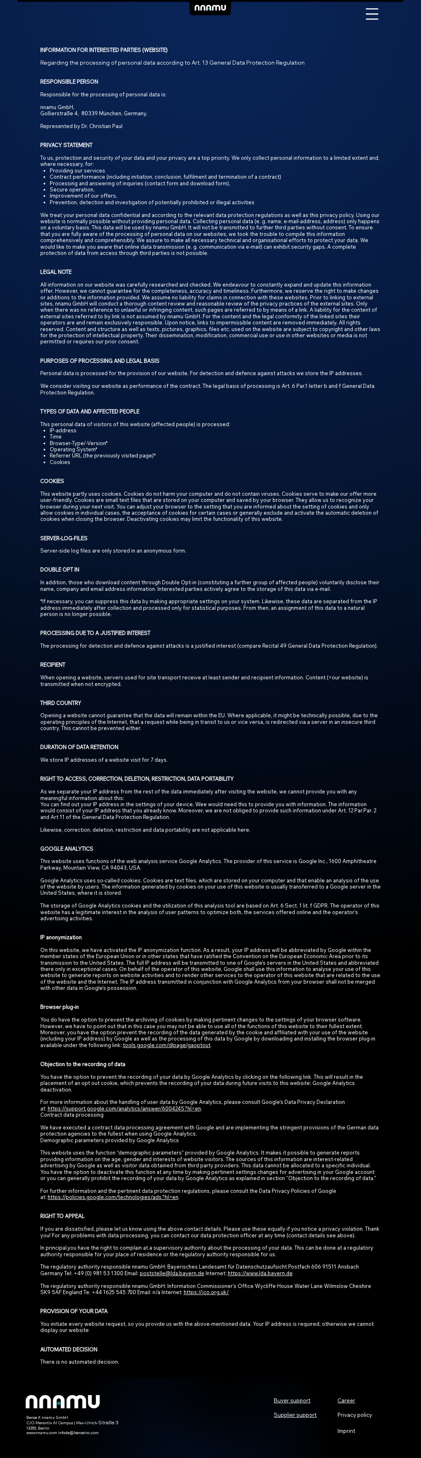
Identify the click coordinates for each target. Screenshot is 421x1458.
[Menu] (372, 14)
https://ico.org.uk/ (206, 1292)
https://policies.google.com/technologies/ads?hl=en (113, 1197)
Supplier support (295, 1414)
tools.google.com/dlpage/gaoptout (166, 1045)
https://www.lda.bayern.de (260, 1273)
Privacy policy (355, 1414)
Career (346, 1400)
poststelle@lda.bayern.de (172, 1273)
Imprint (346, 1431)
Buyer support (292, 1400)
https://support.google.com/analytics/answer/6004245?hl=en (124, 1108)
